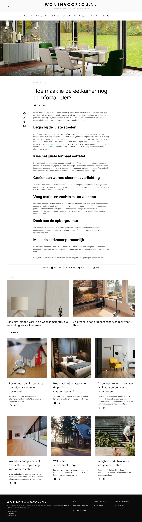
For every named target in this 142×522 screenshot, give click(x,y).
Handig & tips (98, 506)
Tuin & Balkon (119, 506)
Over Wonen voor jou (80, 510)
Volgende (130, 277)
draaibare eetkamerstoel (57, 144)
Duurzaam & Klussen (121, 501)
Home (35, 83)
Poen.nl (66, 505)
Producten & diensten (80, 506)
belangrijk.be (11, 513)
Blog (44, 83)
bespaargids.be (11, 515)
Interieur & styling (100, 501)
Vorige (11, 277)
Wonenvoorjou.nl (71, 5)
